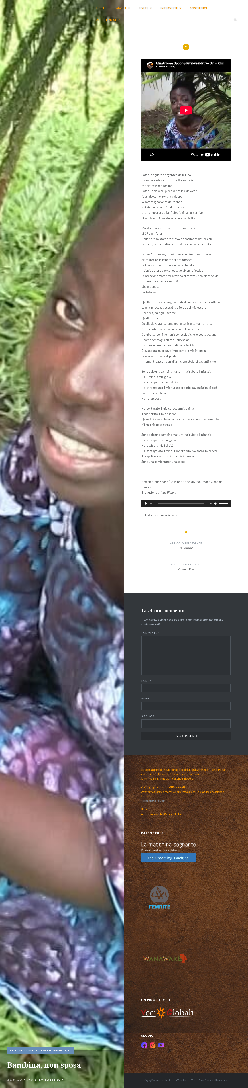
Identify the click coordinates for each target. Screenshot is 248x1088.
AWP (27, 1080)
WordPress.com (219, 1080)
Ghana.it (59, 1050)
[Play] (146, 503)
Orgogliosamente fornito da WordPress (166, 1080)
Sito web (147, 716)
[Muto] (215, 503)
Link (144, 515)
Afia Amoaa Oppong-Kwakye (31, 1050)
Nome (146, 680)
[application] (186, 503)
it (69, 1050)
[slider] (224, 503)
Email (146, 698)
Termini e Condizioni (153, 800)
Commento (150, 632)
